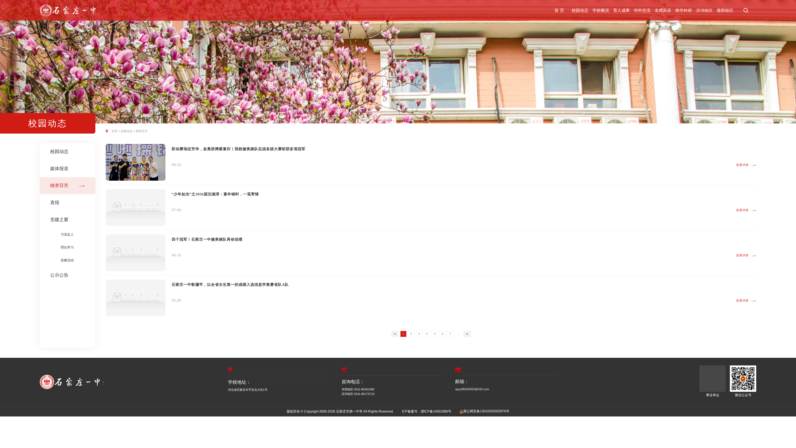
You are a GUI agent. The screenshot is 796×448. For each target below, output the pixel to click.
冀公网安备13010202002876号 (486, 411)
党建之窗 (59, 219)
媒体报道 (59, 168)
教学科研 (683, 10)
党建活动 (67, 260)
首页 (115, 131)
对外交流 (642, 10)
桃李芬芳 (59, 185)
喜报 (54, 202)
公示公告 (59, 275)
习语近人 (67, 234)
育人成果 (621, 10)
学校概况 (600, 10)
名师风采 (663, 10)
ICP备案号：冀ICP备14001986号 (426, 411)
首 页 (559, 10)
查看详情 (742, 164)
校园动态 (580, 10)
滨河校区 (704, 10)
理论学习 (67, 247)
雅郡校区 (725, 10)
